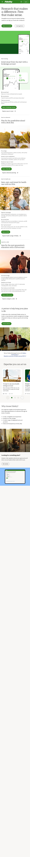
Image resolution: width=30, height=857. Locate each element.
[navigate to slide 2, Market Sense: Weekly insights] (15, 397)
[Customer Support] (21, 1)
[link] (12, 381)
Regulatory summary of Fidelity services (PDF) (15, 356)
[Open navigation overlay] (2, 1)
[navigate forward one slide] (22, 397)
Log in (26, 1)
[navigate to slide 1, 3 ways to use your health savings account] (11, 397)
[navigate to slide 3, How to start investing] (18, 397)
